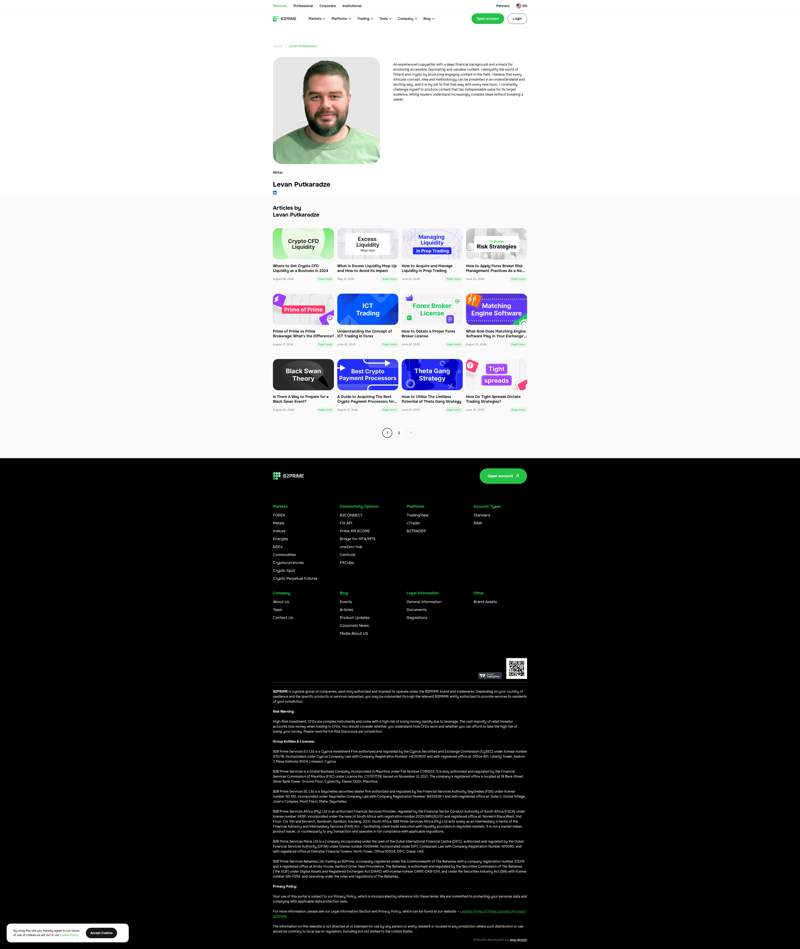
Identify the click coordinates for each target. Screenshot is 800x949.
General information (424, 602)
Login (517, 18)
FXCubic (347, 562)
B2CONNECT (351, 515)
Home (277, 46)
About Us (281, 602)
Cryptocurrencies (288, 562)
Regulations (417, 617)
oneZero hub (351, 547)
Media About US (354, 633)
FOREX (279, 515)
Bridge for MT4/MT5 (357, 539)
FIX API (346, 523)
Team (277, 609)
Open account (488, 18)
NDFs (277, 547)
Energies (280, 539)
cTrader (413, 523)
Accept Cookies (101, 933)
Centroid (347, 554)
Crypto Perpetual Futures (295, 578)
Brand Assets (485, 602)
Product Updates (355, 617)
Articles (346, 609)
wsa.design (518, 940)
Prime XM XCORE (355, 531)
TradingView (418, 515)
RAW (478, 523)
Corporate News (354, 625)
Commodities (284, 554)
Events (346, 602)
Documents (417, 609)
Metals (278, 523)
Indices (279, 531)
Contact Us (283, 617)
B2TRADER (416, 531)
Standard (482, 515)
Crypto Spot (284, 570)
